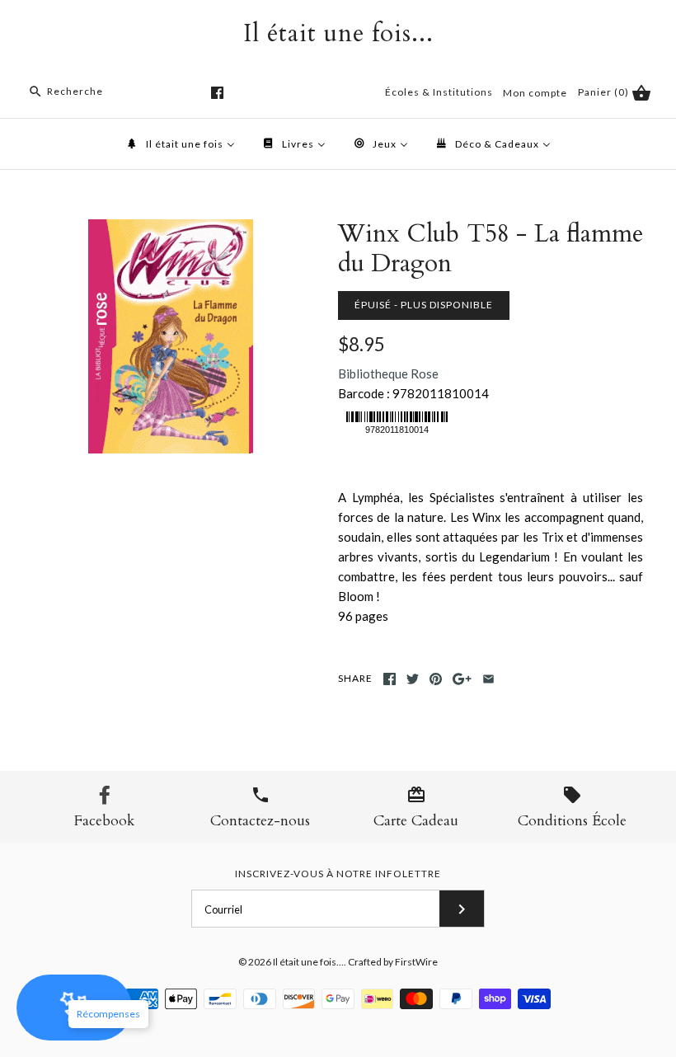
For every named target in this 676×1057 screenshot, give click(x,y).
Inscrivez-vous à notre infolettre (338, 873)
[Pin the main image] (436, 679)
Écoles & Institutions (439, 92)
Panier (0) (604, 92)
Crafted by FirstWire (393, 962)
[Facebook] (217, 93)
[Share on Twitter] (412, 679)
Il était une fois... (308, 962)
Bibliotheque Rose (388, 373)
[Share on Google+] (462, 679)
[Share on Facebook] (389, 679)
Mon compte (535, 93)
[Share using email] (488, 679)
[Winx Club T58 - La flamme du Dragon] (170, 229)
